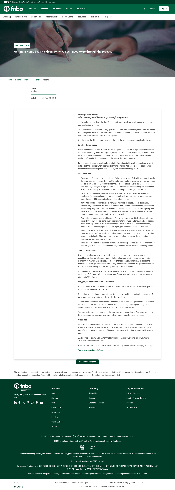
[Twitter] (23, 403)
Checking (7, 17)
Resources (81, 17)
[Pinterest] (37, 403)
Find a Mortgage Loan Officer (90, 350)
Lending (54, 417)
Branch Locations (96, 403)
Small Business (57, 422)
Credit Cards (36, 17)
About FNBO (80, 9)
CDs (53, 403)
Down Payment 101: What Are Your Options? (72, 482)
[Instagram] (28, 403)
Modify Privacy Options (136, 398)
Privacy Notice (132, 393)
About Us (93, 393)
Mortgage (55, 412)
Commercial (57, 9)
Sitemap (92, 407)
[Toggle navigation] (156, 15)
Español (108, 17)
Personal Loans (51, 17)
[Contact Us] (130, 8)
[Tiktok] (32, 403)
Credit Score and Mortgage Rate (122, 482)
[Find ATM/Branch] (123, 8)
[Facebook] (19, 403)
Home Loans (67, 17)
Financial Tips (96, 17)
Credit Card (56, 407)
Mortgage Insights (32, 80)
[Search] (143, 8)
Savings (54, 398)
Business (44, 9)
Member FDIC (132, 407)
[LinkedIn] (15, 403)
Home (9, 80)
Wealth (69, 9)
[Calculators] (136, 8)
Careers (92, 398)
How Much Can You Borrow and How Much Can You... (103, 486)
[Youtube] (41, 403)
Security (152, 9)
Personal (32, 9)
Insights (18, 80)
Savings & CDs (21, 17)
